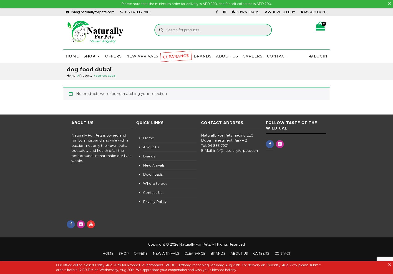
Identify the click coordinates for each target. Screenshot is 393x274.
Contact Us (152, 192)
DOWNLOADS (247, 12)
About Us (227, 56)
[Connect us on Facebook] (217, 12)
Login (320, 56)
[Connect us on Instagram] (224, 12)
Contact (277, 56)
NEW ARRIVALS (142, 56)
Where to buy (155, 183)
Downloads (153, 174)
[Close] (389, 3)
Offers (113, 56)
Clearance (176, 56)
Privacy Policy (154, 201)
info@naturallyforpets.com (92, 12)
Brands (203, 56)
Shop (89, 56)
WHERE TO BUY (281, 12)
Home (72, 56)
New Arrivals (153, 165)
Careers (252, 56)
